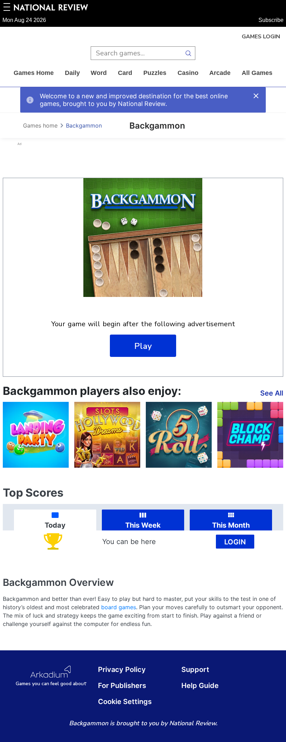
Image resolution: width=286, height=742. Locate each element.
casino (188, 72)
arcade (220, 72)
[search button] (188, 53)
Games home (34, 72)
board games (118, 607)
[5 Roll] (179, 435)
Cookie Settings (125, 701)
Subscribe (271, 20)
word (99, 72)
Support (195, 669)
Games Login (261, 36)
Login (235, 542)
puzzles (154, 72)
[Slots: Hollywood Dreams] (107, 435)
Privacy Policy (122, 669)
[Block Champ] (250, 435)
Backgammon (84, 125)
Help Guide (200, 685)
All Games (257, 72)
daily (72, 72)
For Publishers (122, 685)
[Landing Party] (36, 435)
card (125, 72)
